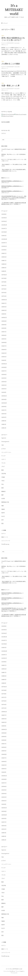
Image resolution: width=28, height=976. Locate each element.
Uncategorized (5, 441)
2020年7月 (4, 242)
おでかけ (3, 448)
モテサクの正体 (5, 122)
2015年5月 (3, 339)
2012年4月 (3, 413)
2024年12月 (4, 225)
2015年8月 (3, 328)
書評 (2, 495)
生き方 (3, 516)
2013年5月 (3, 378)
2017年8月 (3, 282)
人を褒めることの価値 (10, 64)
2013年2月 (3, 388)
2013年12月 (4, 363)
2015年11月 (3, 321)
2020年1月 (3, 249)
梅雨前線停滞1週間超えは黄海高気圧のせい (11, 181)
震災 (2, 523)
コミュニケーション (6, 452)
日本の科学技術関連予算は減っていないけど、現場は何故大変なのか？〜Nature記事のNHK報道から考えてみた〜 (13, 198)
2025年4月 (4, 221)
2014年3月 (3, 353)
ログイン (3, 533)
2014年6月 (3, 349)
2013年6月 (3, 374)
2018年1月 (3, 271)
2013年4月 (3, 381)
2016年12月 (4, 299)
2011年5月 (3, 424)
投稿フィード (4, 537)
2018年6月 (3, 264)
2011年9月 (3, 420)
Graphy (21, 971)
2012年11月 (3, 399)
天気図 (3, 477)
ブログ (3, 466)
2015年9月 (3, 324)
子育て (2, 35)
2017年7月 (3, 285)
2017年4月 (3, 292)
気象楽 (3, 509)
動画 (2, 470)
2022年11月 (4, 232)
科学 (2, 520)
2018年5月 (3, 267)
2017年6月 (3, 289)
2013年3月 (3, 385)
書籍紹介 (3, 491)
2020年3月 (4, 246)
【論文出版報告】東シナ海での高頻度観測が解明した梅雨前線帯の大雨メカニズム (13, 170)
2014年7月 (3, 346)
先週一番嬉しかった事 (10, 86)
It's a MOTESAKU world (14, 10)
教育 (2, 488)
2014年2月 (3, 356)
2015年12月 (4, 317)
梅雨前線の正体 (5, 502)
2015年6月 (3, 335)
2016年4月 (3, 306)
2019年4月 (3, 257)
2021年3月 (3, 235)
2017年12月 (4, 274)
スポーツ (3, 459)
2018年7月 (3, 260)
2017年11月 (3, 278)
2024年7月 (4, 228)
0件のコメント (4, 44)
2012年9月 (3, 406)
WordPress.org (5, 544)
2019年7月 (3, 253)
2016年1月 (3, 314)
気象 (2, 505)
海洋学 (3, 512)
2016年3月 (3, 310)
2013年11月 (4, 367)
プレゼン (3, 463)
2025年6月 (4, 217)
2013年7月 (3, 371)
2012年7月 (3, 410)
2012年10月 (4, 403)
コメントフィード (5, 540)
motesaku (3, 187)
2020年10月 (4, 239)
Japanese (3, 438)
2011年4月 (3, 428)
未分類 (3, 498)
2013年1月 (3, 392)
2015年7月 (3, 331)
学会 (2, 484)
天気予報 (3, 473)
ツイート (3, 133)
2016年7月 (3, 303)
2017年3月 (3, 296)
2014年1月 (3, 360)
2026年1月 (3, 214)
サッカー (3, 455)
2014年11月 (4, 342)
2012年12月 (4, 396)
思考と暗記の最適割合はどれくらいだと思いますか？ (13, 39)
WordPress (12, 971)
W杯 (2, 445)
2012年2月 (3, 417)
